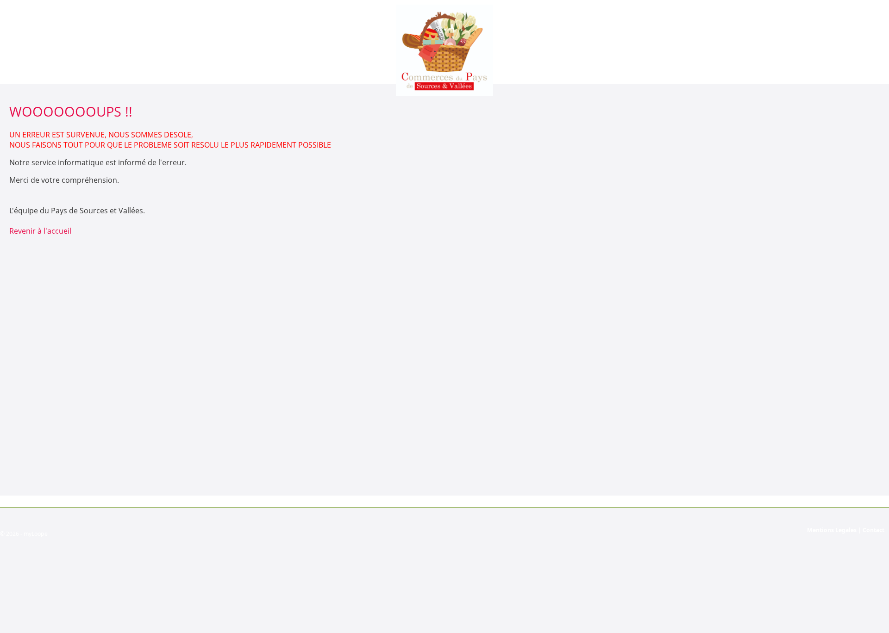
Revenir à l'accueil (40, 231)
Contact (873, 530)
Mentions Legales (832, 530)
